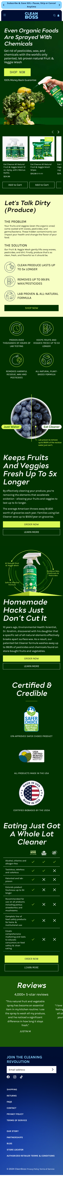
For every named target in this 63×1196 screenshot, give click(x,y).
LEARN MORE (31, 532)
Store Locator (15, 1149)
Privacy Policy (15, 1114)
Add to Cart (15, 184)
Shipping (12, 1089)
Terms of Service (17, 1120)
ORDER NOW (31, 524)
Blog (9, 1143)
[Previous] (4, 5)
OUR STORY (13, 1131)
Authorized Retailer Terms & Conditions (31, 1155)
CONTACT (11, 1108)
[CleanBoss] (31, 15)
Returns (12, 1095)
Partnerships (15, 1137)
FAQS (9, 1101)
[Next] (59, 5)
